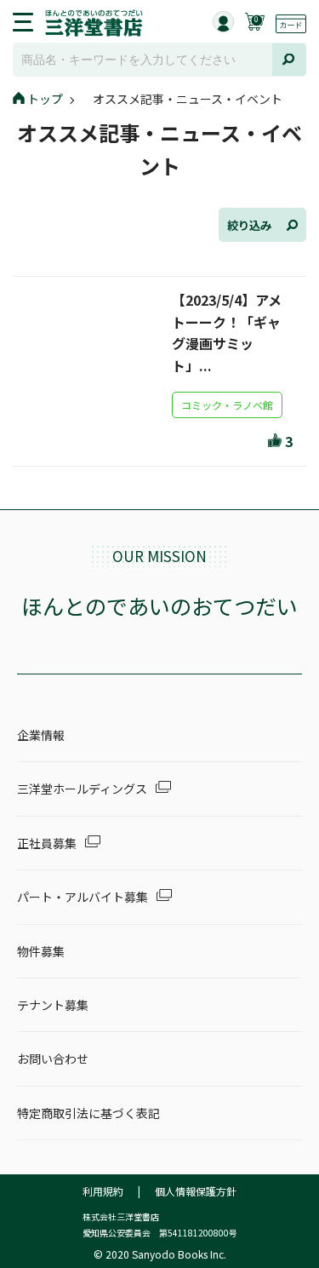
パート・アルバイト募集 (82, 896)
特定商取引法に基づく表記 (88, 1113)
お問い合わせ (52, 1058)
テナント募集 (52, 1004)
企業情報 (41, 734)
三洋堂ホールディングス (82, 788)
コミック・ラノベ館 (227, 405)
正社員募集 (47, 843)
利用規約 (103, 1191)
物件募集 (41, 951)
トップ (45, 98)
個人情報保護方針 (195, 1191)
